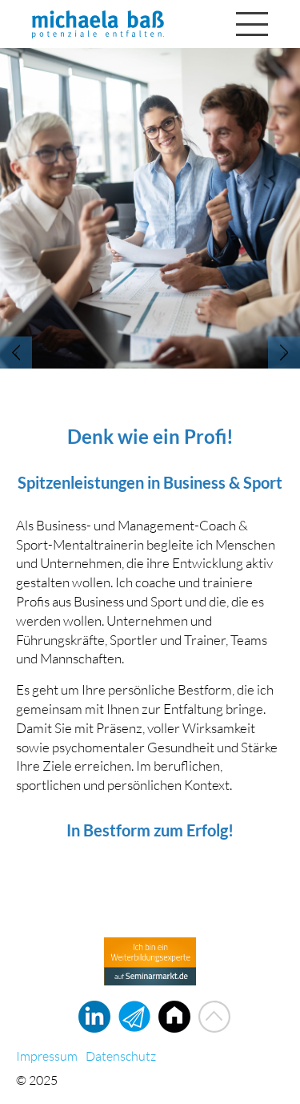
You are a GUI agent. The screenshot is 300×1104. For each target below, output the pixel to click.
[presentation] (16, 352)
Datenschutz (121, 1056)
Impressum (47, 1056)
